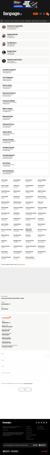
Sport (22, 21)
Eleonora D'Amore (9, 93)
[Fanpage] (7, 423)
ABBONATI (35, 13)
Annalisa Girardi (8, 147)
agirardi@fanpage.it (6, 150)
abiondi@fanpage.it (11, 37)
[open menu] (1, 21)
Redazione (28, 437)
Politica (12, 21)
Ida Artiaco (6, 163)
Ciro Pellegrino (8, 77)
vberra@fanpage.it (6, 134)
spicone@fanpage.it (6, 127)
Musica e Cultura (35, 21)
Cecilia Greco (12, 43)
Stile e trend (43, 21)
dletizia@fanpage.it (6, 88)
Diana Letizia (7, 85)
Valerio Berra (7, 132)
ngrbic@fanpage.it (6, 119)
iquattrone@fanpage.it (7, 173)
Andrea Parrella (8, 140)
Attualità (7, 21)
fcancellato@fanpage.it (11, 28)
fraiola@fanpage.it (6, 103)
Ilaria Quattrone (8, 171)
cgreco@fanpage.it (11, 45)
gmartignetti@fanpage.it (7, 158)
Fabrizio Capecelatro (14, 59)
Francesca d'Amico (7, 346)
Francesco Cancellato (15, 26)
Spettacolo (17, 21)
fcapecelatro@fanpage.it (12, 62)
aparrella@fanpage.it (7, 142)
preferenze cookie (30, 439)
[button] (6, 451)
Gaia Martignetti (8, 155)
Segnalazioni (29, 428)
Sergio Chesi (11, 51)
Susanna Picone (8, 124)
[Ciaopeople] (44, 451)
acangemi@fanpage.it (7, 72)
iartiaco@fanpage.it (6, 165)
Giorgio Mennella (6, 342)
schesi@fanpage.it (10, 54)
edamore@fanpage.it (7, 95)
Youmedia (28, 426)
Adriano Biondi (12, 34)
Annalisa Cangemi (9, 70)
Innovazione (27, 21)
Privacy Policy (29, 430)
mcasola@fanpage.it (7, 111)
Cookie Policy (29, 432)
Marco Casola (7, 108)
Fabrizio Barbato (6, 338)
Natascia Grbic (8, 116)
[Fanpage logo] (11, 13)
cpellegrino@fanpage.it (7, 80)
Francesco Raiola (9, 101)
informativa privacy (21, 264)
